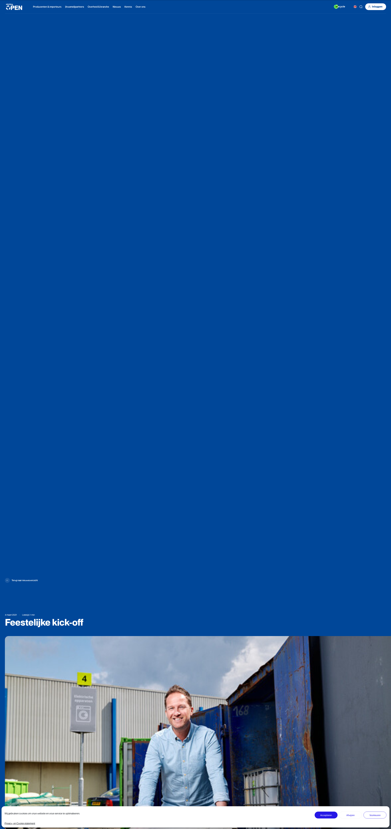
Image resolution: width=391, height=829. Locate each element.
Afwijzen (350, 815)
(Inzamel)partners (74, 6)
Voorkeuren (375, 815)
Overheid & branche (98, 6)
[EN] (355, 6)
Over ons (140, 6)
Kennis (128, 6)
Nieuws (117, 6)
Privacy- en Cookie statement (20, 823)
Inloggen (377, 6)
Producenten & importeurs (47, 6)
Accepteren (326, 815)
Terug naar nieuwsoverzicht (25, 580)
